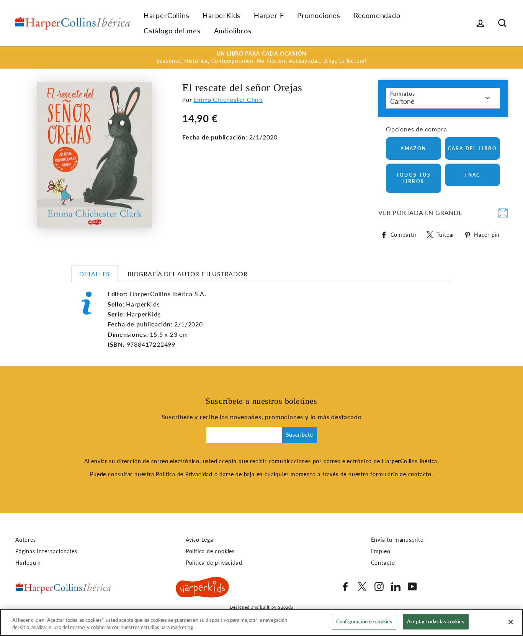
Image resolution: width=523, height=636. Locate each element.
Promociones (318, 15)
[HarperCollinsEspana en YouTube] (412, 586)
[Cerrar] (510, 621)
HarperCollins (166, 15)
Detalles (94, 273)
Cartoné (402, 101)
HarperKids (221, 15)
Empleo (381, 551)
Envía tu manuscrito (397, 540)
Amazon (413, 148)
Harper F (269, 15)
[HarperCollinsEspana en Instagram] (379, 586)
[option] (261, 57)
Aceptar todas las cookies (435, 621)
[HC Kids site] (202, 588)
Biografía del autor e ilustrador (187, 273)
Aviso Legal (200, 540)
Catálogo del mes (172, 30)
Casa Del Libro (472, 148)
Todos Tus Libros (413, 178)
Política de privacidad (214, 563)
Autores (25, 540)
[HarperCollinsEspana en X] (362, 586)
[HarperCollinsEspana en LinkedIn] (395, 586)
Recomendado (377, 15)
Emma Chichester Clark (228, 99)
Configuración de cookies (364, 621)
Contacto (383, 563)
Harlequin (28, 563)
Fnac (472, 175)
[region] (261, 622)
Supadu (285, 607)
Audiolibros (233, 30)
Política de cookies (210, 551)
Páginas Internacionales (46, 551)
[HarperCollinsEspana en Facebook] (345, 586)
